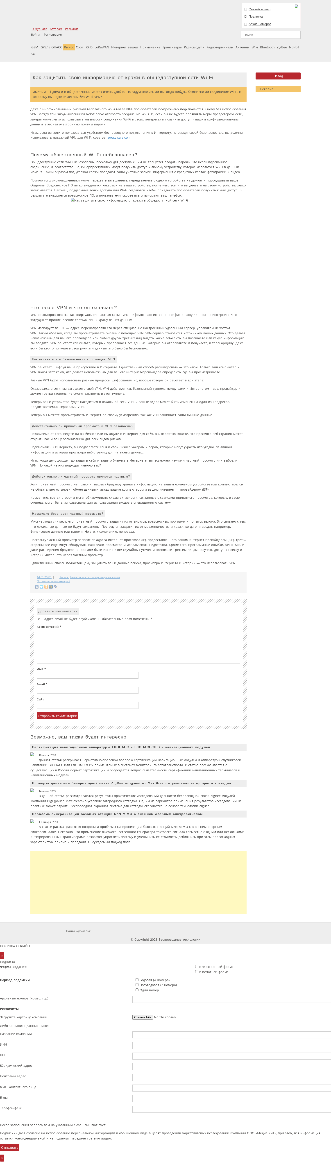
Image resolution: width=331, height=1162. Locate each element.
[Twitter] (41, 587)
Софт (80, 47)
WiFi (255, 47)
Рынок (69, 47)
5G (33, 54)
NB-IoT (294, 47)
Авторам (56, 29)
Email (42, 684)
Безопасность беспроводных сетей (95, 577)
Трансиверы (172, 47)
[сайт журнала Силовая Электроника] (106, 931)
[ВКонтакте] (36, 587)
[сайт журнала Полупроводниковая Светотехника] (222, 931)
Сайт (40, 699)
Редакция (71, 29)
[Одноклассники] (46, 587)
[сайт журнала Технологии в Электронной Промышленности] (135, 931)
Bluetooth (267, 47)
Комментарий (49, 627)
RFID (89, 47)
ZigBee (282, 47)
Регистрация (53, 34)
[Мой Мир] (51, 587)
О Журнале (39, 29)
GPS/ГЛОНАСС (51, 47)
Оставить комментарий (53, 581)
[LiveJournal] (55, 587)
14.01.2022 (44, 577)
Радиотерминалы (220, 47)
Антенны (242, 47)
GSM (34, 47)
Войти (35, 34)
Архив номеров (260, 24)
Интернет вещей (124, 47)
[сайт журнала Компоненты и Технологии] (161, 931)
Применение (150, 47)
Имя (41, 669)
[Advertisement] (138, 882)
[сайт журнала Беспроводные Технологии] (189, 931)
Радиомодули (194, 47)
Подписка (256, 16)
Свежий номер (259, 9)
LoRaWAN (102, 47)
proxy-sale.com (119, 137)
